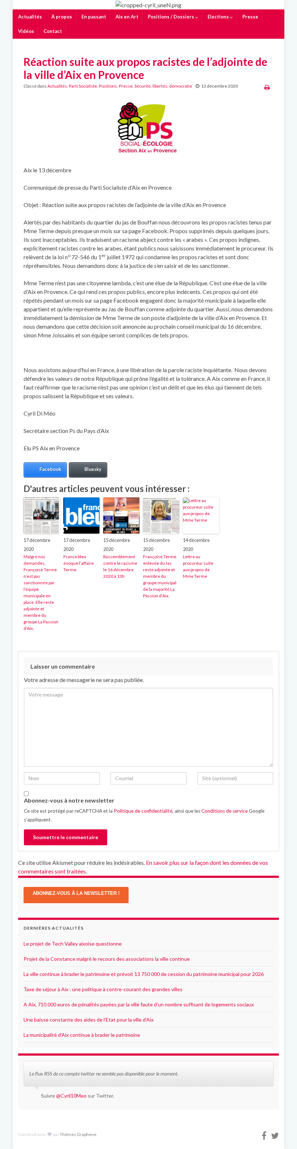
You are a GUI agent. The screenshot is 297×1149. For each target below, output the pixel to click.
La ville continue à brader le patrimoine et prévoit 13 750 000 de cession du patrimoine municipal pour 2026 (144, 974)
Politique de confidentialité (143, 811)
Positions (108, 86)
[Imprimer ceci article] (267, 87)
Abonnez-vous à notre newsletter (69, 800)
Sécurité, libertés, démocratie (163, 86)
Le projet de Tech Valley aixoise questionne (73, 943)
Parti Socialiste (83, 86)
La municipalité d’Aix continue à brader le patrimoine (82, 1035)
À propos (61, 17)
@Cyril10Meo (71, 1096)
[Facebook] (264, 1134)
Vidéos (25, 31)
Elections (218, 17)
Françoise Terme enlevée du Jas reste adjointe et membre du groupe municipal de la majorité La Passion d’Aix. (159, 576)
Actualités (29, 17)
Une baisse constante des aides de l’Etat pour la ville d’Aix (89, 1020)
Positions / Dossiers (171, 17)
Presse (249, 17)
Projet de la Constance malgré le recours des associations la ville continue (107, 959)
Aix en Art (126, 17)
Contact (52, 31)
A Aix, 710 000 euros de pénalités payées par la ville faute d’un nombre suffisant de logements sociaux (139, 1004)
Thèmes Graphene (78, 1134)
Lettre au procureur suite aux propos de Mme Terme (198, 566)
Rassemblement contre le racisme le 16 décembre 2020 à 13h (120, 566)
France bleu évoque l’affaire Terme (78, 563)
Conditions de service (224, 811)
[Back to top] (281, 1133)
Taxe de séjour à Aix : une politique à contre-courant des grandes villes (103, 989)
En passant (93, 17)
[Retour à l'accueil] (148, 4)
